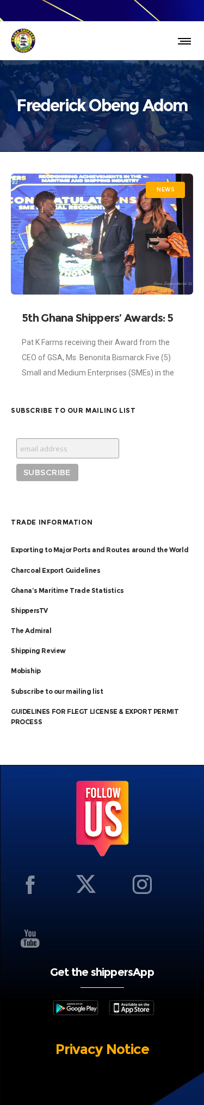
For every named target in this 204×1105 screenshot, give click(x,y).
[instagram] (142, 884)
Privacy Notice (102, 1049)
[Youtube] (30, 938)
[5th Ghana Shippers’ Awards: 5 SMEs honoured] (102, 234)
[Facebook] (30, 884)
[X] (86, 884)
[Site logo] (23, 41)
